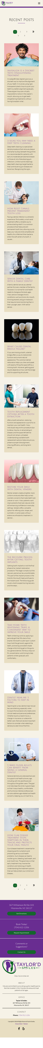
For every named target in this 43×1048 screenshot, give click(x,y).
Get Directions (21, 913)
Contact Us (21, 952)
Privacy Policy (18, 1023)
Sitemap (25, 1023)
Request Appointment (21, 933)
